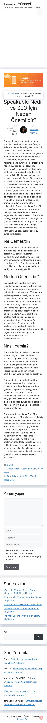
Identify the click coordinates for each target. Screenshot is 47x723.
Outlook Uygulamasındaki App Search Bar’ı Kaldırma (20, 682)
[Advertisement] (23, 42)
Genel (16, 93)
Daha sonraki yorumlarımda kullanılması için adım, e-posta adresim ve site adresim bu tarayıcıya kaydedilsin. (24, 555)
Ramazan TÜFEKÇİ (17, 4)
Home (10, 93)
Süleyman (8, 691)
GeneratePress (23, 719)
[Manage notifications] (41, 718)
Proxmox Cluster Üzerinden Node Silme (23, 604)
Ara (5, 632)
